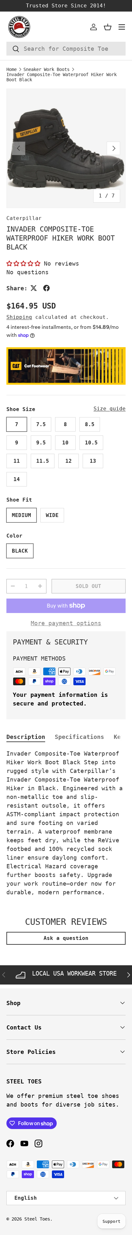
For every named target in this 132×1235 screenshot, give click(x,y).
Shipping (19, 317)
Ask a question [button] (66, 938)
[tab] (25, 737)
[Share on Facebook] (46, 288)
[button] (108, 27)
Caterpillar (24, 218)
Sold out (88, 586)
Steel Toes (37, 1219)
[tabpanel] (66, 823)
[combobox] (66, 49)
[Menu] (122, 27)
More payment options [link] (66, 623)
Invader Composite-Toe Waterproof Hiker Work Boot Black (61, 77)
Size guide (110, 409)
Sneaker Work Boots (46, 69)
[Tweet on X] (33, 288)
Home (11, 69)
